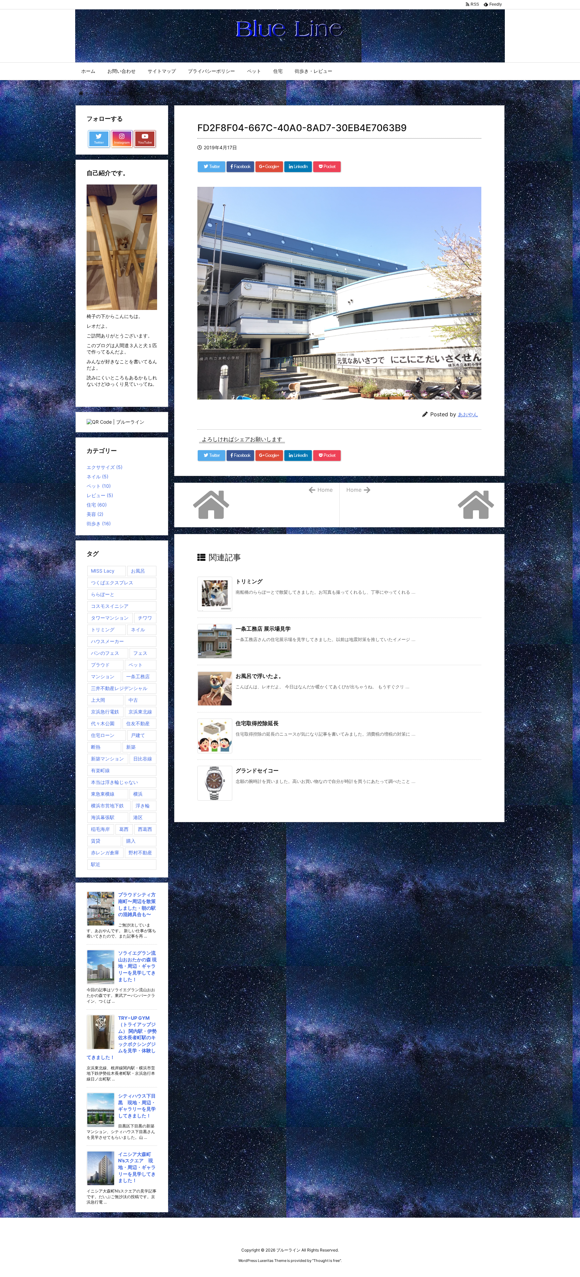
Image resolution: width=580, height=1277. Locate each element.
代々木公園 (102, 723)
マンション (102, 676)
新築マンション (107, 758)
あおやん (468, 414)
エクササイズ (105, 467)
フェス (140, 653)
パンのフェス (105, 653)
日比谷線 (142, 758)
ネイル (97, 476)
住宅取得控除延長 (257, 723)
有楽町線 (100, 770)
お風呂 (138, 571)
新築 (131, 747)
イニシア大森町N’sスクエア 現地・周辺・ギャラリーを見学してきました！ (137, 1167)
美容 (95, 514)
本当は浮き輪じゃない (114, 782)
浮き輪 (143, 805)
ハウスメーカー (107, 641)
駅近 (95, 864)
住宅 (97, 505)
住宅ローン (102, 735)
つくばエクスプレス (112, 582)
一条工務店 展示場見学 (263, 628)
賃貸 (95, 841)
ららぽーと (102, 594)
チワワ (145, 618)
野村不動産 (140, 852)
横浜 (138, 794)
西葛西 (145, 829)
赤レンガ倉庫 (105, 852)
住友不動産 (138, 723)
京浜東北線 (140, 711)
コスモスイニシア (110, 606)
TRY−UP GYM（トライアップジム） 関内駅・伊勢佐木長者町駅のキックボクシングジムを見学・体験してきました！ (122, 1037)
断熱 (95, 747)
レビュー (100, 495)
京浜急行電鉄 (105, 711)
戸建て (138, 735)
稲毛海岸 (100, 829)
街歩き (99, 523)
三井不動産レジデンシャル (119, 688)
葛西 (124, 829)
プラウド (100, 665)
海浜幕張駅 (102, 817)
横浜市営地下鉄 (107, 805)
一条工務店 (138, 676)
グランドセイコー (257, 770)
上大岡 (98, 700)
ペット (99, 486)
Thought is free (326, 1260)
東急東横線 (102, 794)
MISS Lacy (102, 571)
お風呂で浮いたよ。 (260, 676)
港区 (138, 817)
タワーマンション (110, 618)
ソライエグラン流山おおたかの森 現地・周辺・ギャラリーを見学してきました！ (137, 966)
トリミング (249, 581)
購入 (131, 841)
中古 (133, 700)
